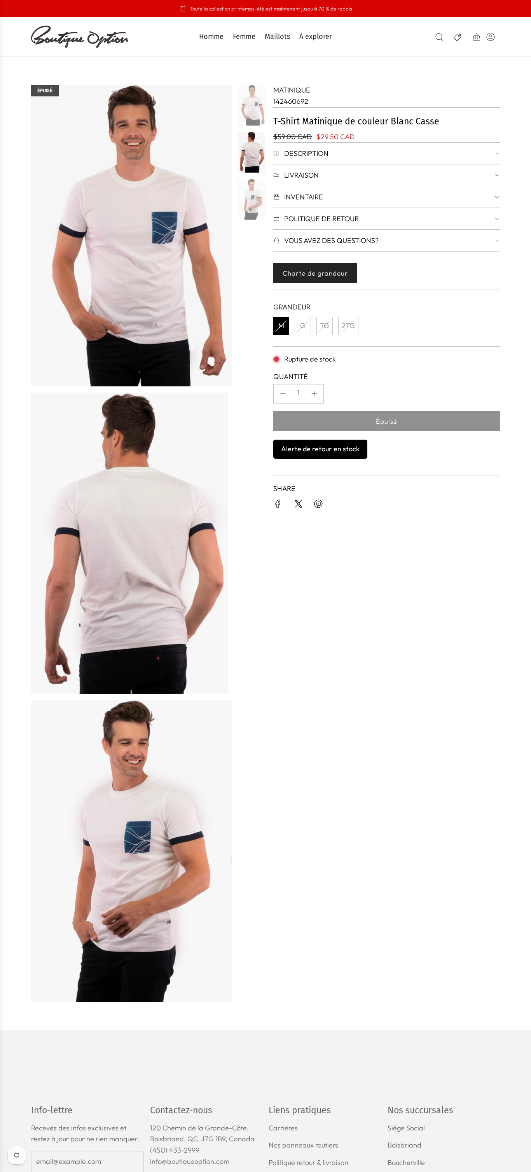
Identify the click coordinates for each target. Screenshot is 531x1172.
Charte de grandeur (315, 273)
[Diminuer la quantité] (283, 393)
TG (324, 325)
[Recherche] (439, 37)
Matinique (291, 90)
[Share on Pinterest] (318, 505)
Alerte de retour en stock (320, 448)
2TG (348, 325)
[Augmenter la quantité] (314, 393)
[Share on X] (298, 505)
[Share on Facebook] (278, 505)
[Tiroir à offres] (458, 37)
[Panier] (476, 37)
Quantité (290, 376)
